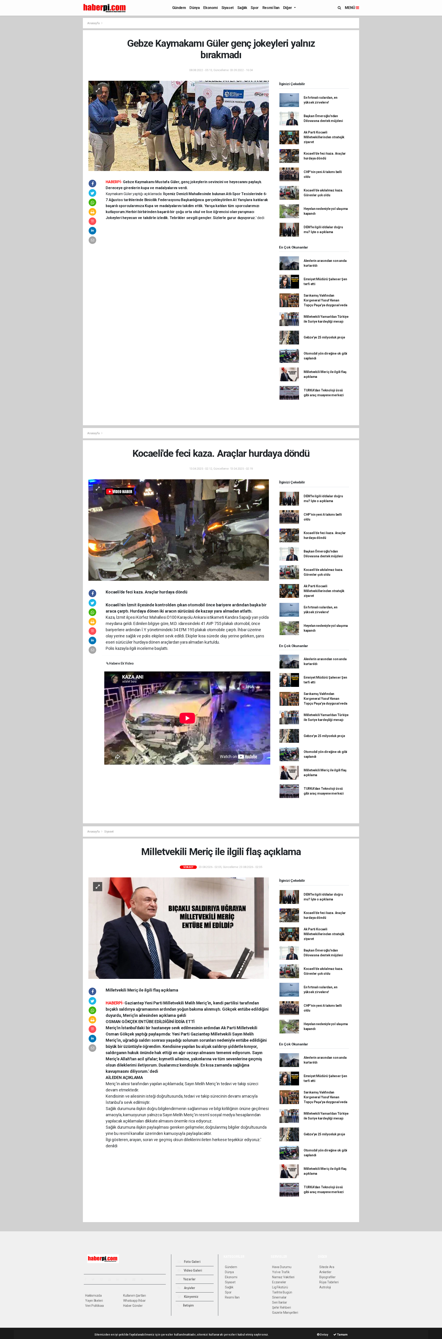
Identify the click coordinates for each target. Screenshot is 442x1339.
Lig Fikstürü (280, 1287)
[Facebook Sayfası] (87, 1279)
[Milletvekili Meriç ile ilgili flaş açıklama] (178, 928)
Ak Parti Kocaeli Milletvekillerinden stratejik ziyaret (324, 137)
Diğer (288, 8)
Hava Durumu (281, 1267)
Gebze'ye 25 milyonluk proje (324, 337)
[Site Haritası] (135, 1279)
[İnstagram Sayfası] (103, 1279)
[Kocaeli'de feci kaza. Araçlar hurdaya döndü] (178, 530)
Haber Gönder (133, 1305)
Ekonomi (210, 8)
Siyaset (227, 8)
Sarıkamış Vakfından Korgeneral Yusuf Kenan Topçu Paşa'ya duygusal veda (325, 300)
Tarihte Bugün (282, 1292)
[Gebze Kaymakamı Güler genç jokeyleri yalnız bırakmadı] (178, 125)
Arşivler (189, 1288)
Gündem (179, 8)
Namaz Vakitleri (283, 1277)
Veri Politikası (94, 1305)
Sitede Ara (326, 1267)
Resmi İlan (270, 8)
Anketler (325, 1272)
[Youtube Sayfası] (111, 1279)
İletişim (188, 1305)
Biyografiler (327, 1277)
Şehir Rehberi (281, 1307)
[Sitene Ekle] (144, 1279)
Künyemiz (190, 1297)
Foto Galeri (192, 1262)
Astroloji (325, 1287)
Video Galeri (192, 1270)
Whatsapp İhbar (134, 1300)
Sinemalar (279, 1297)
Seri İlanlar (279, 1302)
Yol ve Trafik (281, 1272)
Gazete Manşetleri (285, 1312)
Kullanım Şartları (134, 1295)
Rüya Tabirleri (328, 1282)
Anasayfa (93, 23)
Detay (324, 1334)
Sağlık (242, 8)
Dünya (194, 8)
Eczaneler (279, 1282)
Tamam (342, 1334)
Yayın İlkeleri (94, 1300)
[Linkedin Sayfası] (119, 1279)
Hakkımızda (93, 1295)
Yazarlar (189, 1279)
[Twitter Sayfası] (95, 1279)
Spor (255, 8)
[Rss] (128, 1279)
